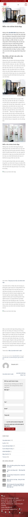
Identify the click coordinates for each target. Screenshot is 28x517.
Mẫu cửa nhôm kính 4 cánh (15, 350)
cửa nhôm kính (12, 32)
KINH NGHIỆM (6, 451)
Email (6, 408)
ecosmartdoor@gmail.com (15, 1)
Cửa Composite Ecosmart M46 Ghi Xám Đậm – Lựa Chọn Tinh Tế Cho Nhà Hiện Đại (15, 486)
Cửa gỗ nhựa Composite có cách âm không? (16, 475)
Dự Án (4, 443)
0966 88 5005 (5, 1)
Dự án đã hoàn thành (8, 446)
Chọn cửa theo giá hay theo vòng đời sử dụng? (16, 466)
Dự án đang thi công (7, 448)
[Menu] (18, 4)
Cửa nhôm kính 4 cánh (8, 374)
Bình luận (6, 389)
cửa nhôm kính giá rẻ (13, 357)
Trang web (6, 415)
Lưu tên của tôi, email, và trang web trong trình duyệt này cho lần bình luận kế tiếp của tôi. (14, 424)
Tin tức (4, 457)
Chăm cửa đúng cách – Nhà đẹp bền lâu (16, 470)
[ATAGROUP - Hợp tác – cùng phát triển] (8, 4)
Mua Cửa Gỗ (6, 454)
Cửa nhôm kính (16, 356)
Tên (5, 402)
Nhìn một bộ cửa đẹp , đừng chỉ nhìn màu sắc (16, 480)
